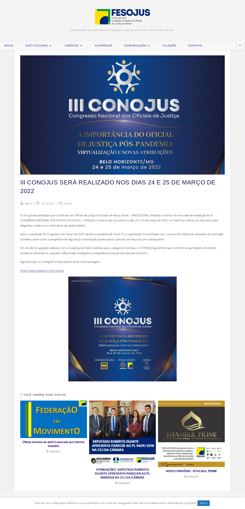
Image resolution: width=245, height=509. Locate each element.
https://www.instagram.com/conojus (42, 270)
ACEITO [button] (204, 503)
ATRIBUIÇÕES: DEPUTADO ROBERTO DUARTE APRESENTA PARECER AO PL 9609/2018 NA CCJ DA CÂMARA (122, 473)
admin (28, 203)
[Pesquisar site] (240, 46)
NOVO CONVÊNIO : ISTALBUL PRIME (191, 471)
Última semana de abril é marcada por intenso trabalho (54, 444)
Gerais (68, 203)
